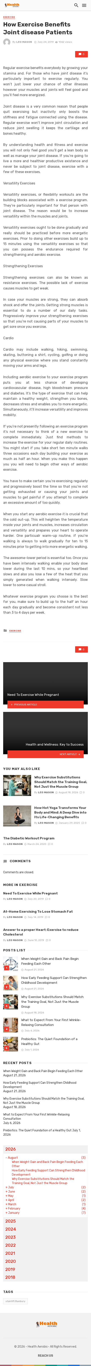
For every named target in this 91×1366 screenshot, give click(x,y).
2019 (10, 1269)
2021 (10, 1253)
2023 (10, 1237)
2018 (10, 1277)
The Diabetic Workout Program (28, 838)
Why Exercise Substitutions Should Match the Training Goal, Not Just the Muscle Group (60, 782)
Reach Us (45, 1356)
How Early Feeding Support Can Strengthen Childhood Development (54, 980)
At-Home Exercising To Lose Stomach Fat (38, 911)
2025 (10, 1221)
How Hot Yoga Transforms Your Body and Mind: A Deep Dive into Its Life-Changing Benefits (60, 812)
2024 (10, 1229)
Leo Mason (24, 41)
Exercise (9, 17)
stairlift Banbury (15, 1301)
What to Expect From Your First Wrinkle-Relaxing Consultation (51, 1022)
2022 (10, 1245)
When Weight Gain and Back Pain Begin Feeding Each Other (50, 961)
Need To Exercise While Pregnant (30, 893)
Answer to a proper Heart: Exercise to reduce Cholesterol (41, 932)
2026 (10, 1149)
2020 (10, 1261)
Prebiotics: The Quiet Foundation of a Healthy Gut (49, 1041)
